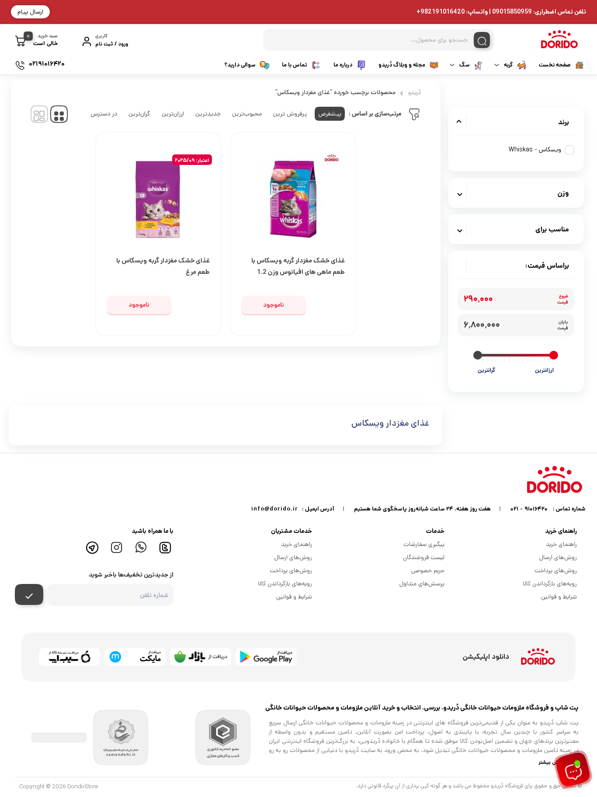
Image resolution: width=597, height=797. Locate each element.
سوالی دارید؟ (240, 65)
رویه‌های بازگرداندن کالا (550, 583)
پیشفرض (329, 113)
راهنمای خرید (561, 544)
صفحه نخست (555, 65)
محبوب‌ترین (247, 113)
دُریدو (414, 92)
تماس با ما (294, 65)
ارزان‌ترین (173, 113)
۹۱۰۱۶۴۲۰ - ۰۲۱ (529, 509)
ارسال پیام (30, 11)
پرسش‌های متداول (421, 583)
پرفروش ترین (290, 113)
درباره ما (342, 65)
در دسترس (104, 113)
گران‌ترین (139, 113)
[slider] (553, 355)
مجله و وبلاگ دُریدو (401, 65)
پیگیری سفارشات (424, 544)
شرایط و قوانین (559, 596)
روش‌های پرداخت (556, 570)
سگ (464, 65)
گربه (508, 65)
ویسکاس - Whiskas (535, 149)
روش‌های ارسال (558, 557)
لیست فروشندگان (423, 557)
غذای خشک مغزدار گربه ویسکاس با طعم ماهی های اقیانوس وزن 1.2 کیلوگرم (298, 272)
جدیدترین (208, 113)
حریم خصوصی (427, 570)
